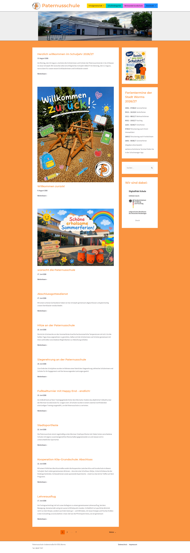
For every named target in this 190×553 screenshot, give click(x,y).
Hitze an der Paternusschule (56, 325)
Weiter (112, 532)
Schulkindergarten (114, 6)
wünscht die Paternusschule (56, 270)
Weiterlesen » (42, 73)
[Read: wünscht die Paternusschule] (75, 237)
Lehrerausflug (46, 496)
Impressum (133, 544)
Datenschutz (122, 544)
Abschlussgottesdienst (52, 293)
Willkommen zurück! (51, 186)
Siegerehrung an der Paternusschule (61, 359)
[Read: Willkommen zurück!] (75, 134)
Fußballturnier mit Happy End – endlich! (63, 391)
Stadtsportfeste (47, 425)
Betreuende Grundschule (133, 6)
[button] (103, 5)
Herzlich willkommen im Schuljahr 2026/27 (65, 54)
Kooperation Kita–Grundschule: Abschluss (65, 459)
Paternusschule (61, 5)
